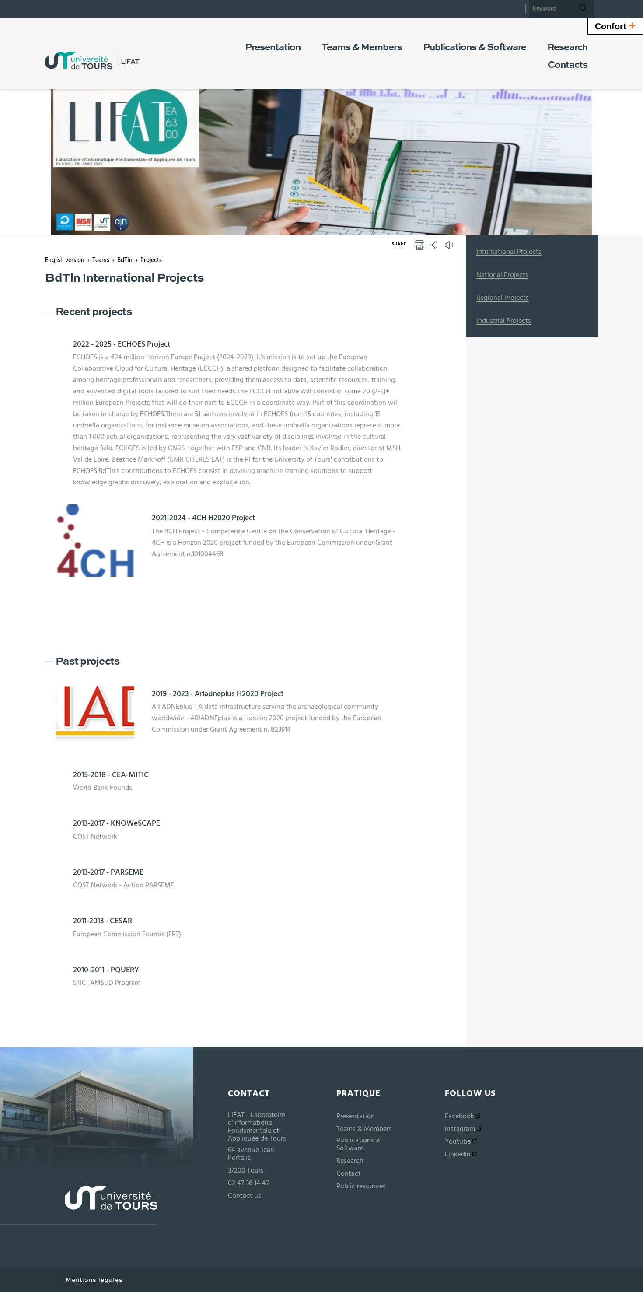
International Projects (509, 251)
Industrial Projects (503, 320)
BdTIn (125, 260)
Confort (615, 25)
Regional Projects (502, 297)
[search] (551, 9)
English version (64, 260)
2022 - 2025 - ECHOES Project (122, 344)
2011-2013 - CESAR (102, 921)
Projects (151, 260)
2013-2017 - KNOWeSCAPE (116, 823)
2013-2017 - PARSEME (108, 872)
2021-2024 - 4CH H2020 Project (203, 518)
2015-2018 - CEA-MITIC (111, 775)
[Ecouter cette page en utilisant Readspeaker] (450, 247)
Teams (100, 260)
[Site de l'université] (78, 1205)
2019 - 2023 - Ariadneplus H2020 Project (218, 694)
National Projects (502, 274)
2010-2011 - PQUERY (106, 970)
